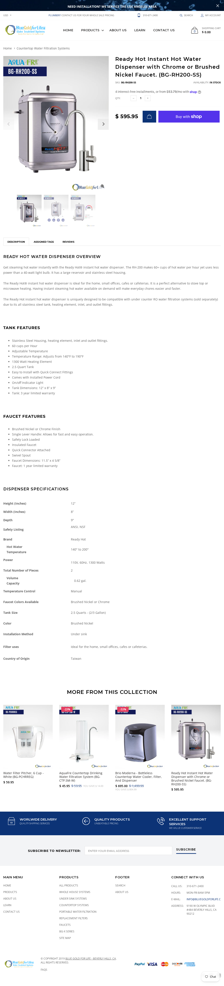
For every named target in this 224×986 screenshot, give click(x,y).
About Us (117, 30)
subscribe (186, 849)
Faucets (65, 925)
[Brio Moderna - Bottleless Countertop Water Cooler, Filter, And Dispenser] (140, 737)
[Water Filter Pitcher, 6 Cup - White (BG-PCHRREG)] (28, 737)
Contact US (164, 30)
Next (215, 746)
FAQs (44, 970)
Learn (139, 30)
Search (120, 885)
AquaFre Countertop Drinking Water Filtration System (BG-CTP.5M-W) (80, 776)
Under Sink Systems (73, 898)
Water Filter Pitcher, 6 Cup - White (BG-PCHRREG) (23, 775)
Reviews (68, 241)
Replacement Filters (73, 918)
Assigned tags (44, 241)
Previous (9, 746)
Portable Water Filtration (77, 912)
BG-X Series (66, 931)
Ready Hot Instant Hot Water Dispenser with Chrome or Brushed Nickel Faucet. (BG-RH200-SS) (192, 778)
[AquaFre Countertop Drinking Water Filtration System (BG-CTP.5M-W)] (84, 737)
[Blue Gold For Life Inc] (24, 30)
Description (16, 241)
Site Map (65, 938)
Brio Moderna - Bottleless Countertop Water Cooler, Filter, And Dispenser (138, 776)
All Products (68, 885)
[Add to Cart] (149, 117)
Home (68, 30)
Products (90, 30)
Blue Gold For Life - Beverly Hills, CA (90, 958)
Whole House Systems (74, 892)
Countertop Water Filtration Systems (43, 48)
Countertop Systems (74, 905)
